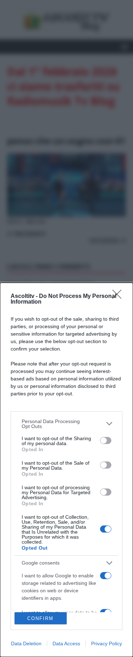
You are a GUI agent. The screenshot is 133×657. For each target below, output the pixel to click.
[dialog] (66, 470)
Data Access (66, 643)
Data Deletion (26, 643)
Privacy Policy (106, 643)
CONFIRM (40, 618)
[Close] (119, 296)
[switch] (105, 440)
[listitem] (66, 424)
